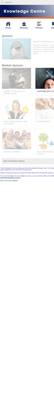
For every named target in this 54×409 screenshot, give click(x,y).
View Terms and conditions (9, 180)
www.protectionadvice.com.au (10, 177)
